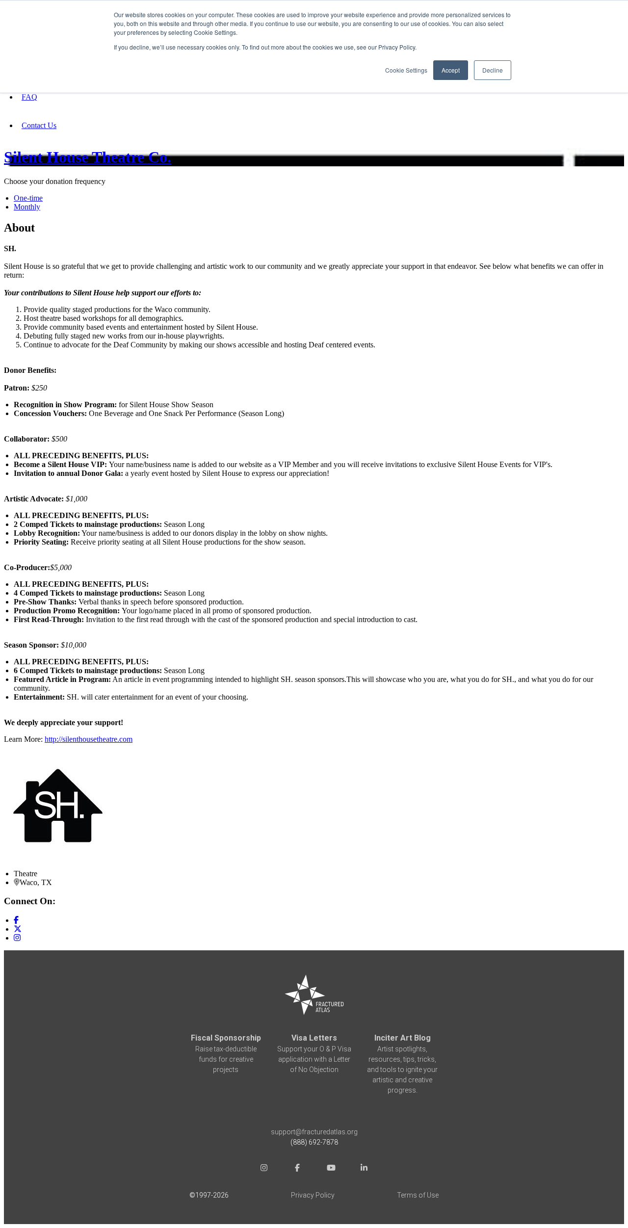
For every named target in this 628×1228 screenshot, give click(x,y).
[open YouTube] (331, 1169)
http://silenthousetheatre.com (88, 739)
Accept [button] (451, 70)
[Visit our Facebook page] (16, 920)
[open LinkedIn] (364, 1169)
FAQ (29, 97)
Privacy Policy (313, 1195)
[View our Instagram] (17, 938)
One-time (28, 198)
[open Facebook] (297, 1169)
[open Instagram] (264, 1169)
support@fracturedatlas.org (314, 1132)
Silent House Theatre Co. (87, 157)
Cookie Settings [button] (406, 70)
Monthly (27, 207)
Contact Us (39, 125)
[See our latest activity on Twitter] (18, 929)
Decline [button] (492, 70)
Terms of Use (418, 1195)
